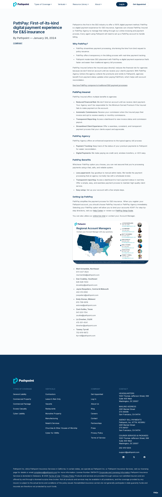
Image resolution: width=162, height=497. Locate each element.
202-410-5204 (125, 448)
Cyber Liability (19, 413)
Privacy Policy (97, 433)
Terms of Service (98, 438)
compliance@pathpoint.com (45, 472)
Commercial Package (22, 404)
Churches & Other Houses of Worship (61, 428)
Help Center (98, 211)
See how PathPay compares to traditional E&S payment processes (100, 85)
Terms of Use (54, 476)
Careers (94, 413)
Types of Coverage (42, 4)
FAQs (156, 493)
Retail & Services (52, 423)
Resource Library (80, 4)
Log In (121, 4)
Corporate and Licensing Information (114, 472)
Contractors (50, 394)
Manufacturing (51, 418)
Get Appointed (139, 4)
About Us (95, 404)
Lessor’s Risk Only (53, 399)
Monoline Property (53, 413)
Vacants (48, 404)
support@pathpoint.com (129, 452)
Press (93, 428)
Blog (93, 409)
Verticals (61, 4)
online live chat (99, 216)
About (97, 4)
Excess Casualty (20, 409)
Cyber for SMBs (52, 433)
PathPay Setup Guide (124, 211)
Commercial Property (22, 399)
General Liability (19, 394)
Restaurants (50, 409)
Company (17, 43)
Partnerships (96, 423)
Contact (94, 418)
